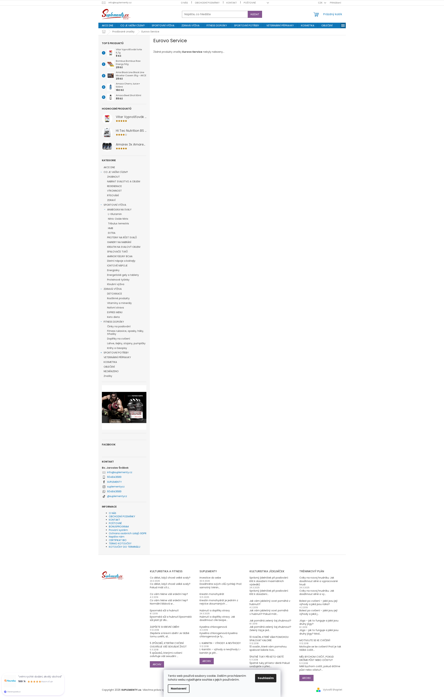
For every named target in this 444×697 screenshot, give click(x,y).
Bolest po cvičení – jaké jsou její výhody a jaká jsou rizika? (318, 602)
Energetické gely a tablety (123, 275)
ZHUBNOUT (113, 176)
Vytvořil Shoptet (332, 689)
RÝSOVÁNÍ (113, 195)
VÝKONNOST (114, 190)
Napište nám (116, 536)
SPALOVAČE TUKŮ (117, 251)
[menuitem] (107, 25)
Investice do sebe (210, 577)
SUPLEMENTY (114, 482)
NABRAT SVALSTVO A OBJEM (123, 181)
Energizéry (113, 270)
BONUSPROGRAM (119, 526)
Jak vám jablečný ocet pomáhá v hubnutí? (269, 602)
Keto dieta (113, 317)
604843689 (114, 477)
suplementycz (116, 486)
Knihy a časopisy (117, 348)
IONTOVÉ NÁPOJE (117, 265)
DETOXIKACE (114, 293)
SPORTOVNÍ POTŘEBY (116, 352)
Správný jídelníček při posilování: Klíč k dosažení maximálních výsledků (268, 581)
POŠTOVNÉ (250, 2)
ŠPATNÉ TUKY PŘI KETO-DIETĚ (266, 656)
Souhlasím (266, 678)
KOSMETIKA (110, 362)
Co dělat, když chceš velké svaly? (170, 577)
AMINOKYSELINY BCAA (119, 256)
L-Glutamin (115, 214)
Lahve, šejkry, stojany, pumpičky (126, 343)
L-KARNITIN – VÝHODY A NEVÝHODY (220, 643)
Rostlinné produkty (118, 298)
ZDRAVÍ (111, 200)
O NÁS (184, 2)
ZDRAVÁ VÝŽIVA (113, 289)
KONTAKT (231, 2)
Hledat (255, 14)
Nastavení (178, 689)
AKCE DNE (109, 167)
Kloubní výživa (115, 284)
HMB (110, 228)
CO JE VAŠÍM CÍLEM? (116, 172)
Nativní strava (115, 307)
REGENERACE (114, 186)
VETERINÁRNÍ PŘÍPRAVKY (117, 357)
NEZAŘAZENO (111, 371)
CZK (320, 2)
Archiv (157, 664)
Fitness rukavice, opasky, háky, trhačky (125, 332)
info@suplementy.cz (119, 472)
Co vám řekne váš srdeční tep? (169, 594)
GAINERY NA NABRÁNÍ (119, 242)
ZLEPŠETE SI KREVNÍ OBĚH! (164, 627)
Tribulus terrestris (118, 223)
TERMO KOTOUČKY (120, 543)
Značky (108, 376)
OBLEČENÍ (109, 366)
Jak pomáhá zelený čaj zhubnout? (270, 620)
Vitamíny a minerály (119, 303)
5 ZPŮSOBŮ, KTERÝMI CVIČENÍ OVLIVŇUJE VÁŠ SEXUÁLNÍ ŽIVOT (168, 645)
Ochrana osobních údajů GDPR (127, 533)
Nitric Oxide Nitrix (118, 219)
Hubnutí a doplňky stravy (215, 610)
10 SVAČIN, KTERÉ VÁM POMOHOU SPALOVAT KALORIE (269, 638)
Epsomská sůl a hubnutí (164, 610)
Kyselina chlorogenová (213, 627)
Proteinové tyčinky (118, 279)
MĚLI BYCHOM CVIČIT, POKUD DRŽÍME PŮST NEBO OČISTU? (316, 658)
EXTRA (111, 233)
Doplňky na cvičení (118, 338)
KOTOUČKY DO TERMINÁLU (124, 547)
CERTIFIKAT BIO (117, 540)
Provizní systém (118, 530)
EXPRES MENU (114, 312)
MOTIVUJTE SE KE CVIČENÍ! (314, 640)
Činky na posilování (118, 326)
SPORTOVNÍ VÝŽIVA (115, 205)
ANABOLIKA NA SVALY (119, 209)
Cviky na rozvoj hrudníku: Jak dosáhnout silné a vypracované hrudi (318, 581)
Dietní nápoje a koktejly (121, 261)
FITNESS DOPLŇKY (114, 321)
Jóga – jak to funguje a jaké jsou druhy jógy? (318, 622)
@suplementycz (117, 496)
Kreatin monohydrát (212, 594)
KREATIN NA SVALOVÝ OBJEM (123, 247)
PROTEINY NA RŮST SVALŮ (122, 237)
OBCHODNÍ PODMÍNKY (207, 2)
